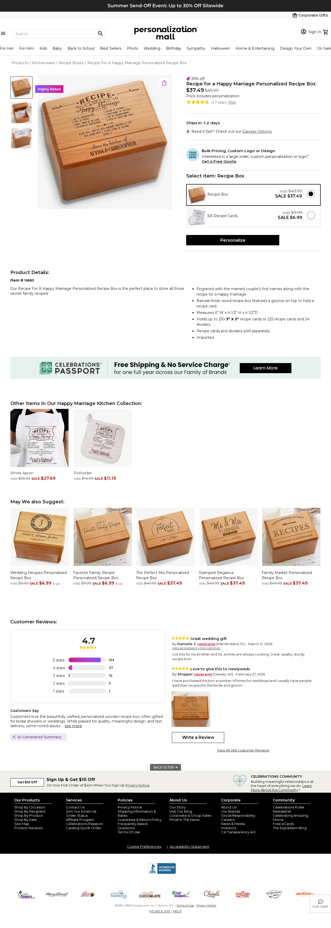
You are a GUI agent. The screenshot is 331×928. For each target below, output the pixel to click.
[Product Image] (105, 142)
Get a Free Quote (219, 161)
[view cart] (326, 31)
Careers (228, 819)
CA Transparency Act (238, 832)
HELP (177, 911)
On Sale (324, 48)
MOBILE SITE (160, 911)
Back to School (81, 48)
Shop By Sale (25, 819)
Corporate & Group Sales (190, 815)
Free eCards (283, 824)
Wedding (152, 48)
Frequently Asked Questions (132, 826)
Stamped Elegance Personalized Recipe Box (221, 575)
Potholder (83, 473)
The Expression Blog (290, 828)
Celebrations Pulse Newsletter (288, 809)
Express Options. (257, 131)
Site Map (21, 824)
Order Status (77, 815)
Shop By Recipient (30, 811)
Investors (228, 828)
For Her (7, 48)
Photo (132, 48)
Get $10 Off (27, 782)
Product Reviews (28, 828)
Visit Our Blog (180, 811)
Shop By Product (28, 815)
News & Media (233, 824)
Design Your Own (296, 48)
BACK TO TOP (164, 767)
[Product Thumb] (21, 87)
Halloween (220, 48)
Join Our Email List (81, 811)
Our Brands (230, 811)
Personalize (232, 240)
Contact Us (75, 807)
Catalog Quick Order (83, 828)
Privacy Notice (137, 785)
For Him (26, 48)
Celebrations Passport (84, 824)
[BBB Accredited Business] (162, 873)
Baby (57, 48)
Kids (43, 48)
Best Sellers (110, 48)
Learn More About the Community (281, 788)
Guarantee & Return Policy (140, 819)
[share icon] (164, 82)
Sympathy (196, 48)
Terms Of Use (129, 832)
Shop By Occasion (29, 807)
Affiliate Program (80, 819)
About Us (228, 807)
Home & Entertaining (255, 48)
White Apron (21, 473)
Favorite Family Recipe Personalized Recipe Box (95, 575)
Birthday (173, 48)
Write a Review (198, 737)
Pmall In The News (184, 819)
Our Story (177, 807)
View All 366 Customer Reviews (243, 750)
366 (232, 102)
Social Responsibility (238, 815)
